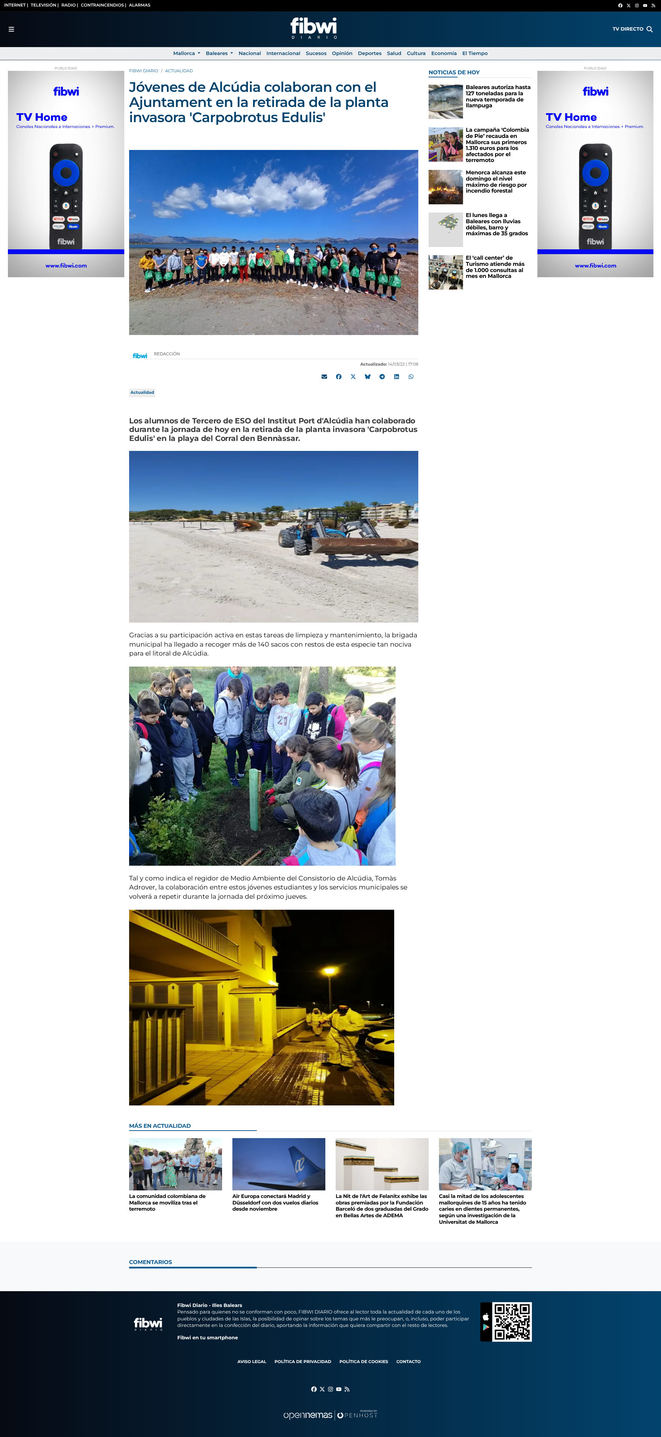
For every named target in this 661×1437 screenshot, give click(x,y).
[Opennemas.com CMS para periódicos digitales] (330, 1422)
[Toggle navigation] (11, 29)
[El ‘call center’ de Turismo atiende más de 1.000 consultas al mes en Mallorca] (446, 272)
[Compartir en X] (353, 376)
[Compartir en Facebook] (339, 376)
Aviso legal (252, 1361)
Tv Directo (628, 29)
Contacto (408, 1361)
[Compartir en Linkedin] (396, 376)
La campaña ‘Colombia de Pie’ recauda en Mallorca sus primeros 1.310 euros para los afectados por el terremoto (497, 145)
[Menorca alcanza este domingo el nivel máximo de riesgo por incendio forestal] (446, 187)
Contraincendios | (103, 5)
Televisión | (45, 5)
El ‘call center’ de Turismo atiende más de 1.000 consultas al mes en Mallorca (495, 267)
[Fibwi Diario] (314, 29)
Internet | (16, 5)
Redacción (167, 354)
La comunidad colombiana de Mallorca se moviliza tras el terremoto (167, 1202)
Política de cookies (363, 1361)
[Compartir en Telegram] (382, 376)
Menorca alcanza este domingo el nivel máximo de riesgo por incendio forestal (496, 182)
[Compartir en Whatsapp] (411, 376)
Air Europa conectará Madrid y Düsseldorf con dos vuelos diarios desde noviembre (275, 1202)
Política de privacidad (302, 1361)
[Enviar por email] (324, 376)
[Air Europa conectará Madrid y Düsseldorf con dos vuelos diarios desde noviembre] (278, 1164)
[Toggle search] (649, 29)
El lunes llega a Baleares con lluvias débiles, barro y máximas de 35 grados (497, 224)
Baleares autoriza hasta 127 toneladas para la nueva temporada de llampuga (498, 96)
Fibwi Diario (143, 71)
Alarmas (139, 5)
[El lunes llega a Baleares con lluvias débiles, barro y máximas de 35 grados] (446, 229)
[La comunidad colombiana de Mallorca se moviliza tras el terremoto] (175, 1164)
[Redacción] (140, 355)
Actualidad (179, 71)
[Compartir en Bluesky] (367, 376)
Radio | (69, 5)
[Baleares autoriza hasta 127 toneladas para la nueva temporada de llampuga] (446, 101)
